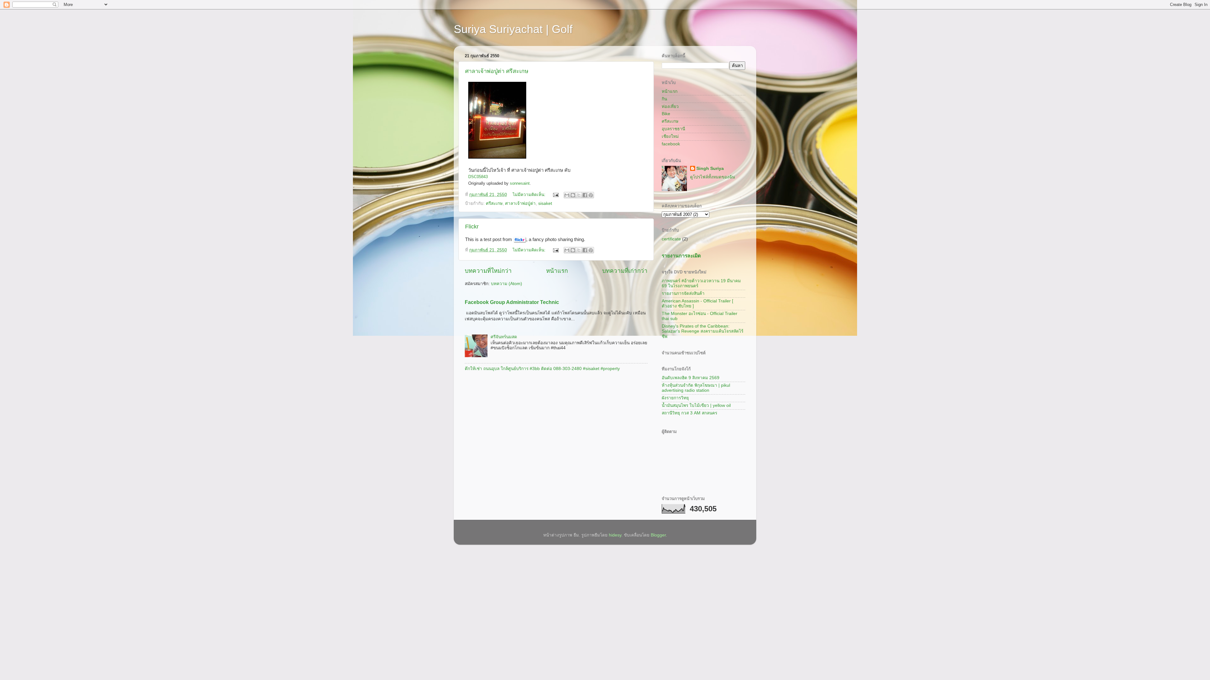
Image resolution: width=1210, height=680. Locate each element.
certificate (671, 239)
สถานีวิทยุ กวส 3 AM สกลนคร (689, 413)
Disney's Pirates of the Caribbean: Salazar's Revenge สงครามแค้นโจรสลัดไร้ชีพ (702, 331)
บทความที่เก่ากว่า (625, 270)
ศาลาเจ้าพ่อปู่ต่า (520, 203)
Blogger (658, 535)
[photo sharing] (497, 157)
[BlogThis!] (573, 195)
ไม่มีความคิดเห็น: (530, 194)
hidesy (615, 535)
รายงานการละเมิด (681, 255)
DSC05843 (478, 176)
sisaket (545, 203)
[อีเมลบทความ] (555, 194)
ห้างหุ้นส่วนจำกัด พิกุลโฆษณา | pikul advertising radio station (696, 388)
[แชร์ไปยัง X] (579, 195)
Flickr (472, 226)
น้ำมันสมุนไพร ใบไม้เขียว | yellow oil (696, 405)
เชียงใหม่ (670, 136)
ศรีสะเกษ (494, 203)
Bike (666, 113)
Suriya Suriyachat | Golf (513, 29)
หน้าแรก (557, 270)
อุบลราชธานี (673, 128)
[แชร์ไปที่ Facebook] (585, 195)
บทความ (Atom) (506, 283)
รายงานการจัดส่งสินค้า (683, 293)
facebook (671, 144)
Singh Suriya (710, 168)
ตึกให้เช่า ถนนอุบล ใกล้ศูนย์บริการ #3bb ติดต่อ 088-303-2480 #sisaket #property (542, 368)
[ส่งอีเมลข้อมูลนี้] (567, 195)
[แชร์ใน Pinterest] (591, 195)
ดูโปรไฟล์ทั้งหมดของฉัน (712, 177)
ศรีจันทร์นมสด (504, 336)
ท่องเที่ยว (670, 106)
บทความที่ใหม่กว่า (488, 270)
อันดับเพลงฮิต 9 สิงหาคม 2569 (690, 377)
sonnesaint (520, 183)
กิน (664, 99)
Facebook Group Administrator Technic (512, 302)
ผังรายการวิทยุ (675, 398)
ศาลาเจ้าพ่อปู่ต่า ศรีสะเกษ (496, 71)
